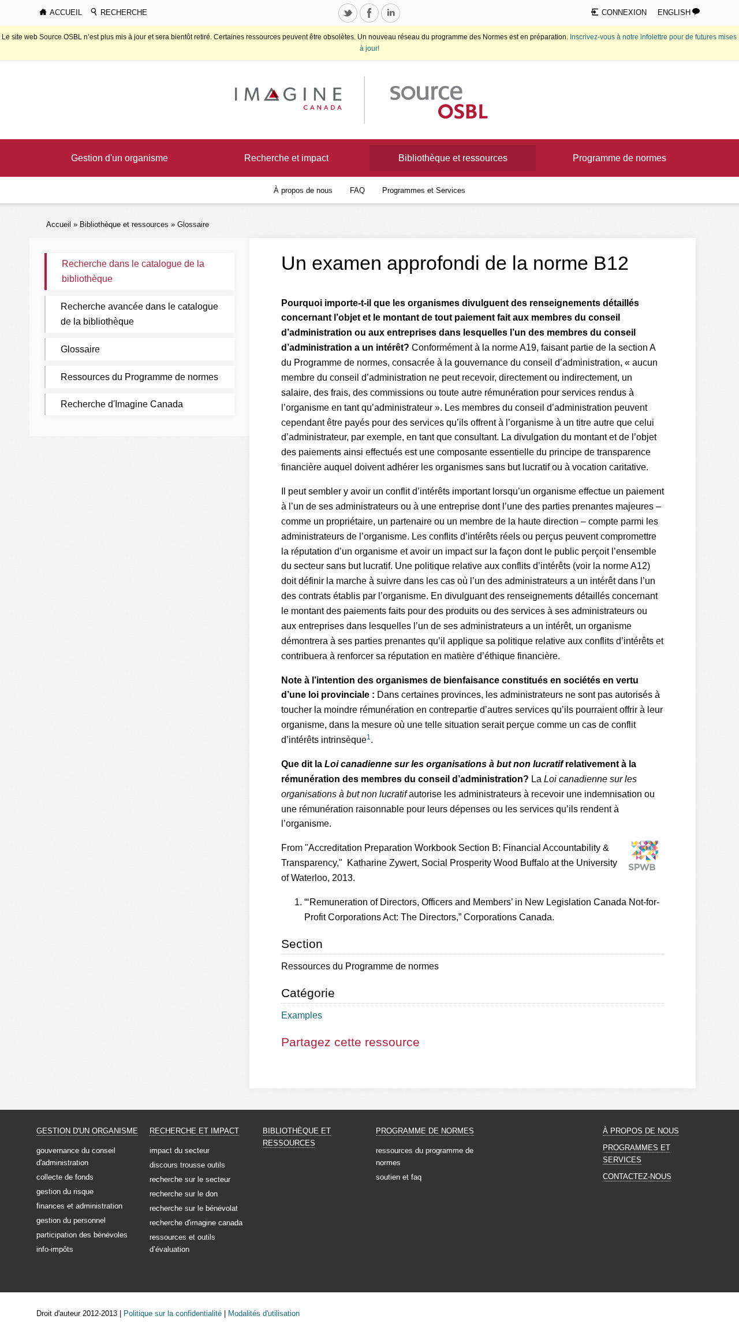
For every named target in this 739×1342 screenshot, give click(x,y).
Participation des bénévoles (82, 1235)
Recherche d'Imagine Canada (122, 404)
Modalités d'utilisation (264, 1313)
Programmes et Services (423, 190)
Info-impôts (54, 1249)
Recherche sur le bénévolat (194, 1208)
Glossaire (193, 224)
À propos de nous (303, 190)
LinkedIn (392, 22)
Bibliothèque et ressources (452, 158)
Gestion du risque (65, 1191)
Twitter (349, 22)
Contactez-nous (637, 1176)
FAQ (357, 190)
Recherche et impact (286, 158)
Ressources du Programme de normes (139, 377)
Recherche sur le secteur (190, 1179)
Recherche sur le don (184, 1193)
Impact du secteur (180, 1150)
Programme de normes (619, 158)
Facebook (371, 22)
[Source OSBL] (437, 99)
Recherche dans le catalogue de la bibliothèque (133, 271)
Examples (301, 1015)
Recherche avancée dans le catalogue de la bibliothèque (139, 314)
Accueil (58, 224)
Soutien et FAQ (398, 1177)
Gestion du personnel (71, 1220)
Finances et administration (79, 1206)
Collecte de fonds (65, 1177)
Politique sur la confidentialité (173, 1313)
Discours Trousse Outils (187, 1165)
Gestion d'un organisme (119, 158)
